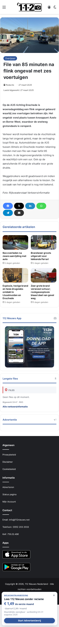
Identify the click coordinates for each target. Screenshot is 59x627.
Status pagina (9, 494)
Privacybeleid (9, 454)
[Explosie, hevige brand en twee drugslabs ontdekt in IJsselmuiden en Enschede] (15, 275)
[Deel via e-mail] (19, 213)
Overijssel (10, 58)
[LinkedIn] (30, 206)
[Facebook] (8, 206)
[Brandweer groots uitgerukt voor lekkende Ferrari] (43, 242)
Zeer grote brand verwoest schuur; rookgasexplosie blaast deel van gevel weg (42, 292)
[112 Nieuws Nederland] (29, 7)
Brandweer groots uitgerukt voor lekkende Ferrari (41, 255)
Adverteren (8, 487)
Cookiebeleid (9, 469)
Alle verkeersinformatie (15, 406)
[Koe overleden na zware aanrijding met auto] (15, 242)
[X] (19, 206)
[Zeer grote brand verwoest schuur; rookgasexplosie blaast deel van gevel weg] (43, 275)
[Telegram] (8, 213)
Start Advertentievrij (29, 620)
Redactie (10, 85)
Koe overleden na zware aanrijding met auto (14, 255)
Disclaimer (7, 462)
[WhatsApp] (41, 206)
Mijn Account (9, 501)
